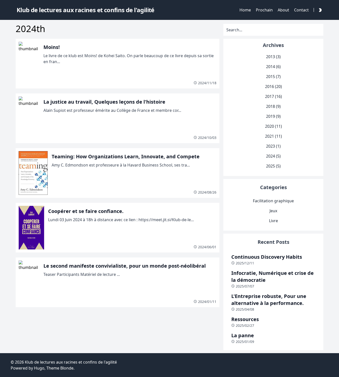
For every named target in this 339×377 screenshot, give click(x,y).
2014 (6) (273, 66)
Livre (273, 220)
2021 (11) (273, 136)
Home (245, 10)
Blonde (66, 368)
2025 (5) (273, 166)
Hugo (39, 368)
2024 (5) (273, 156)
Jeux (273, 210)
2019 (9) (273, 116)
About (283, 10)
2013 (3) (273, 56)
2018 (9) (273, 106)
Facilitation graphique (273, 201)
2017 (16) (273, 96)
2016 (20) (273, 86)
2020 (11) (273, 126)
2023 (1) (273, 146)
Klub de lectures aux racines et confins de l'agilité (71, 362)
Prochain (264, 10)
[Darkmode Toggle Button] (319, 9)
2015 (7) (273, 76)
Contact (301, 10)
